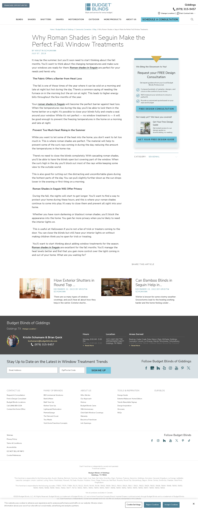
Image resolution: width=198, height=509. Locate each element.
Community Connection (83, 30)
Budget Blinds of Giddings (65, 30)
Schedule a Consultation (160, 19)
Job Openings (86, 423)
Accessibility (11, 447)
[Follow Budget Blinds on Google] (152, 368)
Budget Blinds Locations (16, 402)
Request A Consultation (16, 395)
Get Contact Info (186, 13)
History (83, 402)
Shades (32, 19)
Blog (94, 30)
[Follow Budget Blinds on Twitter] (188, 368)
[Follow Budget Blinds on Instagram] (170, 368)
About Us (131, 19)
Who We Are (85, 395)
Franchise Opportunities (15, 5)
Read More (89, 345)
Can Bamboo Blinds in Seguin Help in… (154, 282)
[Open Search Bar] (192, 19)
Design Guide (122, 395)
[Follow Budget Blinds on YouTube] (176, 368)
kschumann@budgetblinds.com (42, 341)
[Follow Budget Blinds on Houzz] (158, 368)
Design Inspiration (124, 406)
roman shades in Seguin (51, 104)
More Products (112, 19)
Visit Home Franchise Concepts (55, 423)
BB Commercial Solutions (53, 395)
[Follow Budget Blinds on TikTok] (189, 440)
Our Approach (86, 399)
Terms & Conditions (14, 443)
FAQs (119, 413)
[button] (166, 13)
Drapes (60, 19)
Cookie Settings (134, 504)
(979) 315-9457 (186, 9)
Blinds (19, 19)
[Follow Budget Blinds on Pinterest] (182, 368)
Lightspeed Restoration (52, 409)
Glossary (120, 409)
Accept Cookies (171, 504)
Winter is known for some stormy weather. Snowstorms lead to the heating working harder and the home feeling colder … (156, 299)
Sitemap (10, 435)
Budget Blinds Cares (88, 406)
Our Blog (159, 390)
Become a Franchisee (88, 420)
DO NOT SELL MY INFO (15, 451)
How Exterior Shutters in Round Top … (74, 282)
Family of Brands (53, 390)
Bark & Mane (48, 399)
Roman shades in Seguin (84, 67)
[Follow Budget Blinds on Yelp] (164, 368)
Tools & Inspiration (128, 390)
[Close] (194, 504)
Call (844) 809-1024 (14, 406)
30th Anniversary (87, 409)
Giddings (190, 4)
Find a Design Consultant (16, 399)
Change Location (29, 329)
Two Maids (48, 420)
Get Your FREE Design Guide (156, 139)
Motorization (76, 19)
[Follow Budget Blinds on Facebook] (146, 368)
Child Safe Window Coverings (92, 413)
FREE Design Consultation (156, 109)
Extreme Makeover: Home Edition (129, 399)
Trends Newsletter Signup (127, 402)
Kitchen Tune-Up (50, 406)
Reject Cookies (152, 504)
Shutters (45, 19)
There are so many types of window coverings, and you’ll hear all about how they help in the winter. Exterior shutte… (75, 299)
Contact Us (13, 390)
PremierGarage (49, 413)
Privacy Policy (12, 439)
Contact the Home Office (16, 409)
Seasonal (154, 157)
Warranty (84, 416)
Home (52, 30)
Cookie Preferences (14, 455)
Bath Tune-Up (49, 402)
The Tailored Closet (51, 416)
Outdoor (94, 19)
